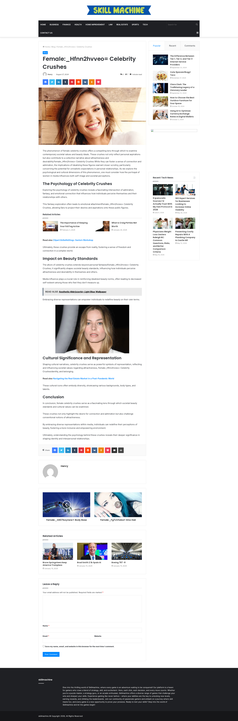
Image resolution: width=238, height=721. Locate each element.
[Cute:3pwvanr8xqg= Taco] (160, 76)
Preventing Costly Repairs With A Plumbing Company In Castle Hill (185, 236)
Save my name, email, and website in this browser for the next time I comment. (79, 646)
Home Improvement (95, 24)
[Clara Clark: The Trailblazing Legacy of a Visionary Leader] (160, 88)
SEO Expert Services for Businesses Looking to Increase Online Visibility (185, 204)
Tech (145, 24)
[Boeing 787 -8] (127, 551)
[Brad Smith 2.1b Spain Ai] (92, 551)
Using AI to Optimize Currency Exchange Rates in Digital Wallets (182, 113)
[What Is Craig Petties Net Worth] (101, 226)
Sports (135, 24)
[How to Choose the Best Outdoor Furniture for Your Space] (160, 101)
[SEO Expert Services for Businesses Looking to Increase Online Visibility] (185, 189)
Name (46, 626)
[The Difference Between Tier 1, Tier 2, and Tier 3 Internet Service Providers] (160, 60)
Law (111, 24)
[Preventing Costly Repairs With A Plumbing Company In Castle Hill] (185, 223)
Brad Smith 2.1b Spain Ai (89, 562)
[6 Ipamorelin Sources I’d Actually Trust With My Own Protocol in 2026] (163, 189)
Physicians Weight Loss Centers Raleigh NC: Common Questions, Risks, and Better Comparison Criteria (162, 241)
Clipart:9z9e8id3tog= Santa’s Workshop (73, 240)
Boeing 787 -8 (118, 562)
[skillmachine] (119, 10)
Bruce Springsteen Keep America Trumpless (55, 563)
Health (78, 24)
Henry (50, 74)
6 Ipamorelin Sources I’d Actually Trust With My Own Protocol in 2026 (162, 204)
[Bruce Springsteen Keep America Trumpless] (58, 551)
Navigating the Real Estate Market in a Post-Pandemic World (83, 378)
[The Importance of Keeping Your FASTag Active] (50, 226)
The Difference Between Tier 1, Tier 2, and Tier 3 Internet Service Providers (182, 60)
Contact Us (46, 33)
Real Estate (122, 24)
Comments (190, 45)
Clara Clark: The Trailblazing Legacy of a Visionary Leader (182, 87)
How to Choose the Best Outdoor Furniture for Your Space (182, 100)
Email (46, 636)
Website (97, 636)
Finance (67, 24)
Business (54, 24)
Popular (157, 45)
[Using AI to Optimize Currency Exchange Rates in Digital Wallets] (160, 114)
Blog (53, 47)
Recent (172, 45)
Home (43, 24)
